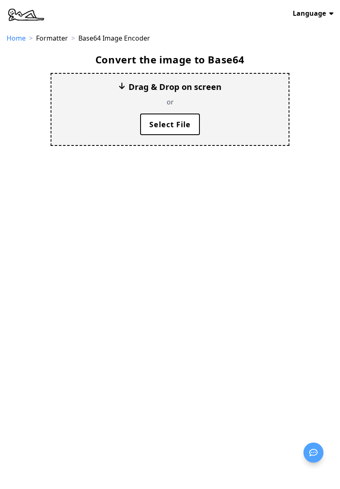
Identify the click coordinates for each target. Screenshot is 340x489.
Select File (170, 124)
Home (16, 38)
